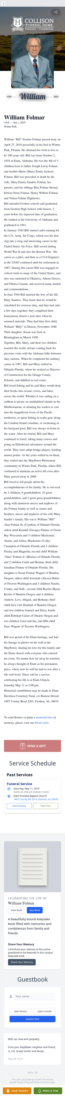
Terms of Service (41, 1082)
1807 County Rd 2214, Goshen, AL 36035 (36, 799)
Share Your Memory (22, 962)
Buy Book (35, 910)
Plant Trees (45, 805)
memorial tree (44, 717)
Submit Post (32, 1019)
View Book (16, 910)
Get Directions (19, 805)
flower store (42, 723)
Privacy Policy (23, 1082)
